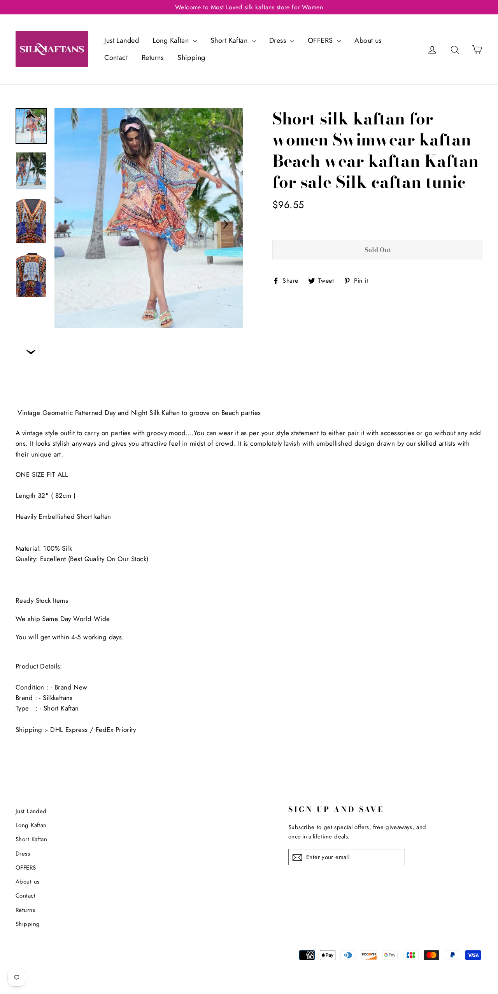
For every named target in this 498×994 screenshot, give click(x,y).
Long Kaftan (172, 40)
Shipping (191, 57)
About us (367, 40)
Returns (153, 57)
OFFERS (321, 40)
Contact (116, 57)
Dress (278, 40)
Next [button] (225, 221)
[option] (148, 218)
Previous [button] (72, 221)
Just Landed (121, 40)
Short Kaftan (230, 40)
